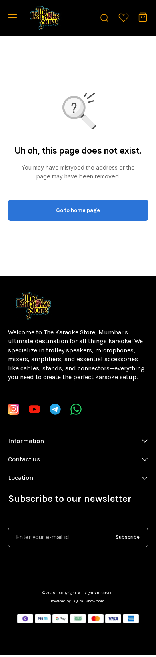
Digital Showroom (88, 601)
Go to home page (78, 210)
